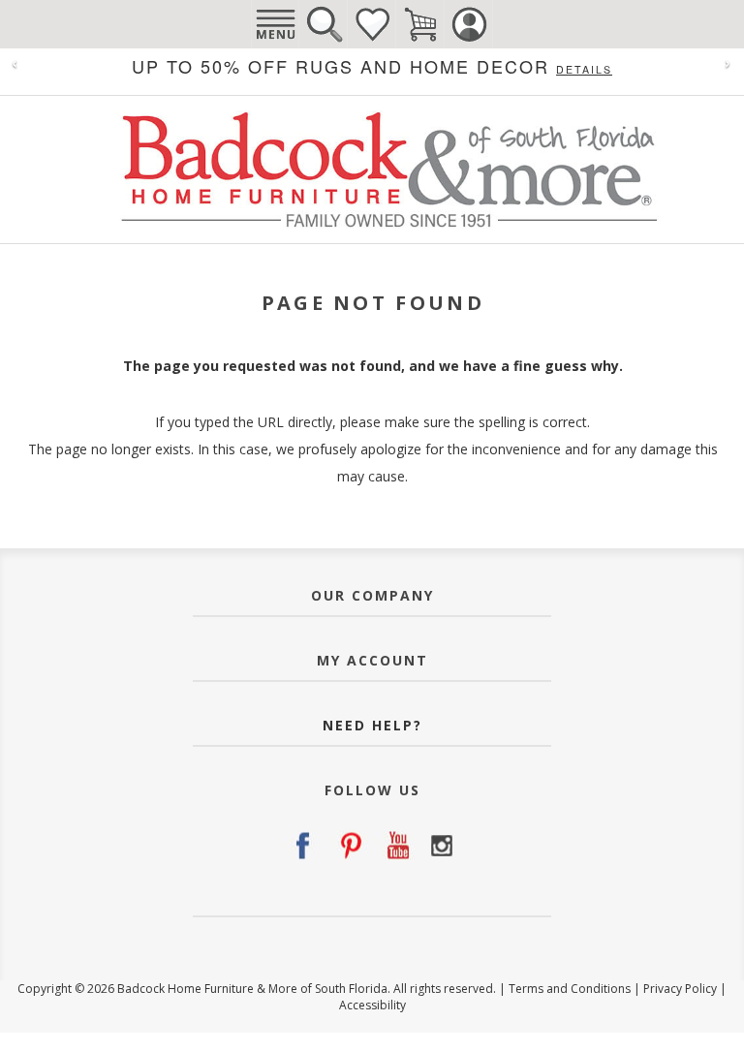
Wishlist (372, 24)
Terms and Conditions (570, 988)
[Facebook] (302, 845)
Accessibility (372, 1005)
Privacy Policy (680, 988)
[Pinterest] (348, 845)
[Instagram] (441, 845)
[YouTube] (395, 845)
